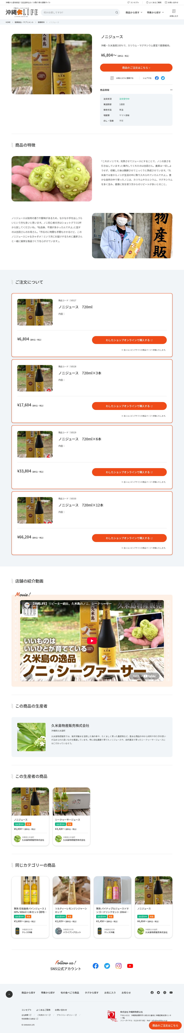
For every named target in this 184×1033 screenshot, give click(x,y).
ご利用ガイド (42, 1015)
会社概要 (25, 1015)
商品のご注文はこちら (135, 68)
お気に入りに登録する (125, 78)
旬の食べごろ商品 (70, 992)
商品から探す (132, 12)
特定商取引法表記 (28, 1018)
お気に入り (110, 992)
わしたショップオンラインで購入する (128, 340)
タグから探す (92, 992)
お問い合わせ (173, 2)
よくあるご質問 (155, 2)
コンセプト (134, 2)
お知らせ (126, 992)
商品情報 (104, 90)
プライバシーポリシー (65, 1015)
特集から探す (154, 12)
